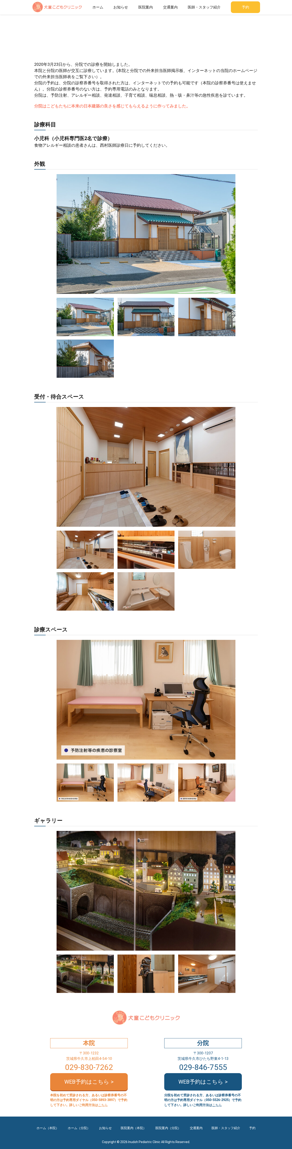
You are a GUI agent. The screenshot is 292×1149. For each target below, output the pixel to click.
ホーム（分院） (79, 1128)
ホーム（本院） (47, 1128)
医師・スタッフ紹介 (204, 7)
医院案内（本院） (133, 1128)
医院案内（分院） (168, 1128)
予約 (245, 7)
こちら (103, 1105)
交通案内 (170, 7)
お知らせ (120, 7)
